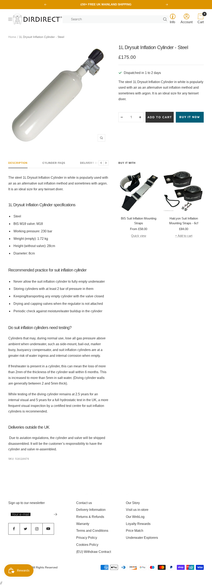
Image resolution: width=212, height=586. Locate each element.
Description (18, 163)
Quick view (138, 236)
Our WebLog (135, 516)
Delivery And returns (98, 163)
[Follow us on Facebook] (14, 528)
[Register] (55, 514)
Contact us (84, 503)
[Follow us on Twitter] (25, 528)
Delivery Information (91, 509)
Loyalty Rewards (138, 524)
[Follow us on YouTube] (48, 528)
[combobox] (116, 19)
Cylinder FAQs (53, 163)
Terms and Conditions (92, 530)
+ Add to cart (183, 236)
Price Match (134, 530)
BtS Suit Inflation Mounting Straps (138, 221)
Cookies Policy (87, 544)
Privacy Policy (86, 537)
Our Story (133, 503)
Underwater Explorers (142, 537)
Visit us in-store (137, 509)
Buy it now (189, 117)
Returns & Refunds (90, 516)
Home (12, 37)
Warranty (82, 524)
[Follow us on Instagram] (36, 528)
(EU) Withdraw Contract (93, 551)
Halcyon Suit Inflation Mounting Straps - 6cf (183, 221)
